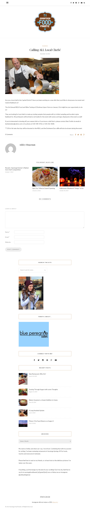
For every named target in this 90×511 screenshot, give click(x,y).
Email (7, 237)
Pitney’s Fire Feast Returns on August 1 (41, 421)
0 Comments (9, 134)
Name (7, 232)
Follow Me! (55, 502)
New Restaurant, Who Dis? (37, 374)
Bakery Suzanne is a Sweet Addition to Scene (43, 400)
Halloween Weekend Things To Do (72, 188)
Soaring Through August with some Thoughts (43, 389)
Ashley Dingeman (27, 144)
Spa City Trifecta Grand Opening (43, 188)
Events (45, 45)
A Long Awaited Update (36, 410)
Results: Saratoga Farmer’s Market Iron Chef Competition (17, 169)
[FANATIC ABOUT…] (34, 346)
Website (8, 242)
